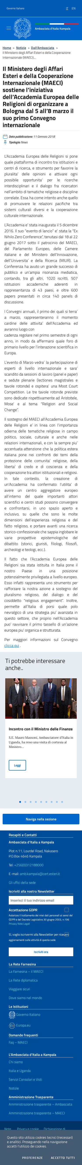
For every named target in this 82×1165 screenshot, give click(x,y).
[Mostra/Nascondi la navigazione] (8, 28)
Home (7, 47)
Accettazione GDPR (23, 910)
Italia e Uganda (20, 1070)
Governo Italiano (15, 8)
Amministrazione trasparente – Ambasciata (40, 1104)
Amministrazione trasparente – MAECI (37, 1113)
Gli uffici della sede (22, 882)
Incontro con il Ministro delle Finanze (41, 729)
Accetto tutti (63, 1157)
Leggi (20, 765)
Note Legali (23, 924)
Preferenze (32, 1157)
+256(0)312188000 (29, 865)
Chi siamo (16, 1061)
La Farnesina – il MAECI (26, 971)
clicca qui (11, 645)
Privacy (13, 924)
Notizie (21, 47)
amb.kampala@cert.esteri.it (40, 873)
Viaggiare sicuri (19, 989)
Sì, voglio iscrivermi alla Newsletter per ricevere (39, 934)
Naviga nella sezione (41, 819)
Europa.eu (22, 1025)
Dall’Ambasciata (42, 47)
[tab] (20, 802)
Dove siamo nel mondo (25, 997)
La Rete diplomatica (23, 980)
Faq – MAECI (18, 1042)
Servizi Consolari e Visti (25, 1079)
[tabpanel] (41, 738)
